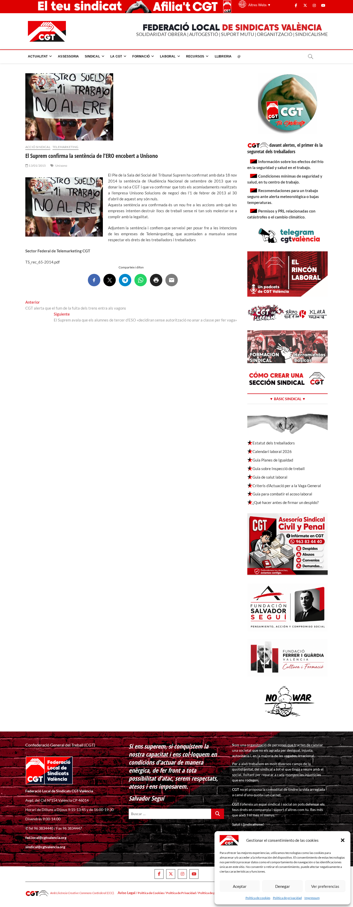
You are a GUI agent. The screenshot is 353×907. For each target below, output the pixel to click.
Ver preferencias (325, 886)
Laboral (167, 56)
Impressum (312, 898)
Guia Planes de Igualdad (272, 460)
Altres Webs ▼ (259, 5)
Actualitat (38, 56)
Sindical (92, 56)
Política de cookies (257, 898)
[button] (342, 840)
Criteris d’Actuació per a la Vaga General (286, 485)
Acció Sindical (37, 147)
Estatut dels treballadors (273, 443)
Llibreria (223, 56)
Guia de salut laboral (269, 477)
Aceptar (240, 886)
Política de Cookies (151, 893)
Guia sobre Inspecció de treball (278, 468)
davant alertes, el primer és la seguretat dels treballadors (285, 148)
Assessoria (68, 56)
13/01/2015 (37, 165)
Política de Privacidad (181, 893)
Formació (141, 56)
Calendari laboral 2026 (272, 451)
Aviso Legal (126, 892)
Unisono (61, 165)
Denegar (282, 886)
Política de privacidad (287, 898)
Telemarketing (65, 147)
